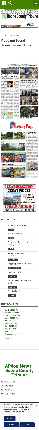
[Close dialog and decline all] (36, 404)
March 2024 (9, 318)
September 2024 (11, 334)
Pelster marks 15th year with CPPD (19, 281)
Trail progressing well (16, 234)
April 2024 (9, 321)
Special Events (14, 268)
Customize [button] (9, 418)
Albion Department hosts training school (18, 243)
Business (12, 276)
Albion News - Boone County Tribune (19, 370)
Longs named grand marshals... (16, 254)
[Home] (19, 14)
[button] (10, 2)
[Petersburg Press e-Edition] (19, 149)
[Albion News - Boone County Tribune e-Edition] (19, 89)
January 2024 (10, 313)
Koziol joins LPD (14, 272)
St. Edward (13, 260)
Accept (27, 425)
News (11, 230)
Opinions (12, 295)
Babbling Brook (14, 291)
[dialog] (19, 416)
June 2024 (9, 326)
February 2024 (10, 315)
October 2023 (10, 310)
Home (6, 35)
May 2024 (8, 323)
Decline (11, 425)
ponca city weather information (19, 59)
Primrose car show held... (18, 225)
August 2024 (9, 331)
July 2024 (8, 329)
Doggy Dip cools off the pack (20, 264)
